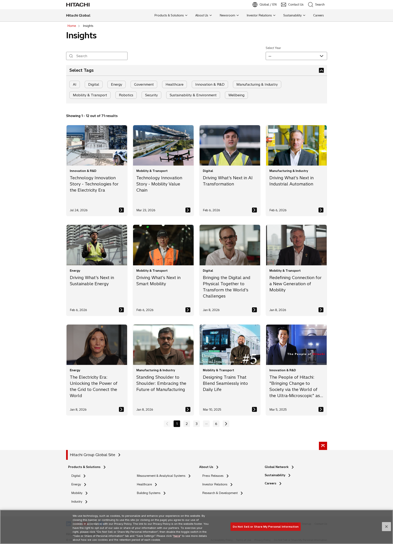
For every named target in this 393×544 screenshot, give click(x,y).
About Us (206, 467)
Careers (272, 483)
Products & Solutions (84, 467)
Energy (116, 84)
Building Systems (148, 493)
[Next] (226, 423)
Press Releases (213, 476)
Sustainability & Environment (193, 95)
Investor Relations (214, 484)
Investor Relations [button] (259, 15)
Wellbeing (236, 95)
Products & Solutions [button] (169, 15)
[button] (296, 56)
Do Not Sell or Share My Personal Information (265, 526)
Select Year (273, 48)
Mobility (76, 493)
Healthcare (174, 84)
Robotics (126, 95)
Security (151, 95)
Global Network (277, 467)
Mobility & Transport (90, 95)
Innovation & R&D (210, 84)
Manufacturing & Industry (257, 84)
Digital (93, 84)
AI (74, 84)
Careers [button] (317, 15)
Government (144, 84)
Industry (76, 501)
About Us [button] (201, 15)
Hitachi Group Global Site (92, 455)
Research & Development (220, 493)
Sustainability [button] (292, 15)
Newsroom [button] (227, 15)
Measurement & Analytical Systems (161, 476)
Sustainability (275, 475)
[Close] (386, 526)
